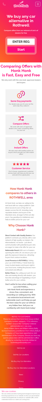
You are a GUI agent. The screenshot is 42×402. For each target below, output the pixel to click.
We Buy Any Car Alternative (21, 361)
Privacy (21, 381)
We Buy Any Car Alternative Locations (21, 368)
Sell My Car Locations (21, 355)
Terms (21, 388)
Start (21, 49)
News (21, 375)
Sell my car (21, 348)
